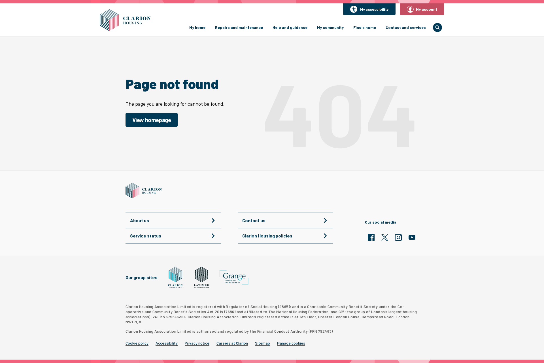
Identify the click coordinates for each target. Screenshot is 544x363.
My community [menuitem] (330, 27)
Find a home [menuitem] (364, 27)
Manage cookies (291, 343)
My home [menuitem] (197, 27)
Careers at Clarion (232, 343)
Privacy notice (197, 343)
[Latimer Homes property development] (201, 277)
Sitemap (262, 343)
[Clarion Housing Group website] (175, 277)
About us (139, 220)
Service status (145, 235)
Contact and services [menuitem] (406, 27)
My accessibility (374, 9)
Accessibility (167, 343)
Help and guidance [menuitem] (290, 27)
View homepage (151, 119)
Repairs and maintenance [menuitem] (239, 27)
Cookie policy (137, 343)
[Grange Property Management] (234, 277)
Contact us (253, 220)
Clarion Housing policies (267, 235)
